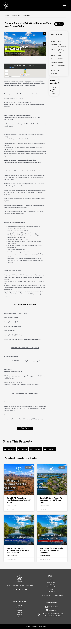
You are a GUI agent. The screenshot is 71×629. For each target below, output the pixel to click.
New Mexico (27, 15)
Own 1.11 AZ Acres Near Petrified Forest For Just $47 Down (18, 500)
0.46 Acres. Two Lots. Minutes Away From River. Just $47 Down (18, 550)
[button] (64, 6)
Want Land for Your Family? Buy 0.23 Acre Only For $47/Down (52, 550)
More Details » (11, 505)
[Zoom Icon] (44, 33)
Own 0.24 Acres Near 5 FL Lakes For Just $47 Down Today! (51, 500)
